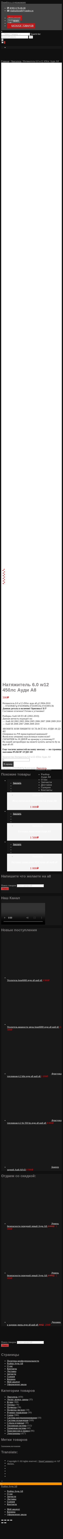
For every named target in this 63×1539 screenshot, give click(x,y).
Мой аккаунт (13, 1382)
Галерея (46, 787)
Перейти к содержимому (13, 2)
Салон (10, 1415)
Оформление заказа (17, 1384)
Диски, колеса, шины (17, 1399)
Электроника (13, 1433)
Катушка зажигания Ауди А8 (34, 831)
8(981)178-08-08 (17, 8)
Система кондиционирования (22, 1417)
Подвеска (12, 1407)
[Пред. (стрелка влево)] (2, 1522)
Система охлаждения (17, 1420)
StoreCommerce (46, 1461)
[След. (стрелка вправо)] (5, 1522)
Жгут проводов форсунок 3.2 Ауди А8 (34, 801)
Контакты (46, 790)
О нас (44, 779)
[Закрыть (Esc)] (2, 1520)
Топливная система (16, 1425)
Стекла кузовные (15, 1423)
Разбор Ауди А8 (46, 775)
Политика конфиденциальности (23, 1361)
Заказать (17, 783)
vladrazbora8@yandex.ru (21, 10)
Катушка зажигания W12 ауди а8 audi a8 (34, 862)
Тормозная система (16, 1428)
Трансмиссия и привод (18, 1431)
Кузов (10, 1402)
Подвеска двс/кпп (16, 1410)
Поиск (5, 889)
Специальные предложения (10, 1446)
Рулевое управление (17, 1412)
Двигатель (16, 61)
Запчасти (46, 782)
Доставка (46, 785)
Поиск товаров (8, 885)
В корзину (8, 764)
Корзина (11, 1379)
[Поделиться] (5, 1520)
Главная (5, 61)
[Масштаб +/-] (11, 1520)
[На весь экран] (8, 1520)
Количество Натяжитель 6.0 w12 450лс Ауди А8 (26, 757)
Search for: (36, 34)
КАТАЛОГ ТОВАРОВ (22, 26)
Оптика (11, 1404)
